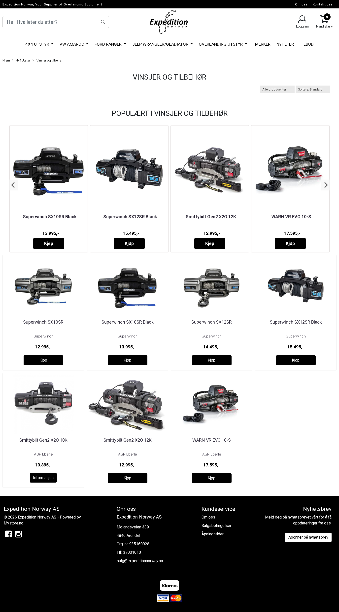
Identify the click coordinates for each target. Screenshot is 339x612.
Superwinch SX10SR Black (50, 216)
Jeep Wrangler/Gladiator (160, 44)
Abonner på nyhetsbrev (308, 537)
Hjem (6, 60)
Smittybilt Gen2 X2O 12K (211, 216)
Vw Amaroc (72, 44)
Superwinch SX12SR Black (130, 216)
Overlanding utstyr (221, 44)
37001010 (132, 552)
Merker (263, 44)
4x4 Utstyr (37, 44)
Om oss (301, 4)
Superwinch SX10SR (43, 322)
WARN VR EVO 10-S (291, 216)
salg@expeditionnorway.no (140, 560)
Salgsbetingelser (216, 525)
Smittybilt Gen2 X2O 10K (43, 440)
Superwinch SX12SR (211, 322)
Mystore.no (13, 523)
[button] (13, 185)
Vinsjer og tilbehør (49, 60)
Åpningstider (213, 534)
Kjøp (48, 243)
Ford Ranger (109, 44)
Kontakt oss (323, 4)
